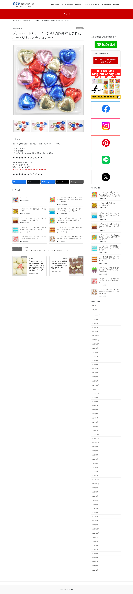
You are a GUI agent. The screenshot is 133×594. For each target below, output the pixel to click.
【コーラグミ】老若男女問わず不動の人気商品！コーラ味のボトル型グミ (109, 259)
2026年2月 (95, 327)
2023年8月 (95, 451)
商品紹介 (79, 28)
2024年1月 (95, 430)
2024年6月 (95, 410)
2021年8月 (95, 545)
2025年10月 (95, 344)
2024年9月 (95, 397)
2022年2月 (95, 520)
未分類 (94, 306)
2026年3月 (95, 323)
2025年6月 (95, 360)
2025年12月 (95, 336)
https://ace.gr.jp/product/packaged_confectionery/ (29, 169)
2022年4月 (95, 512)
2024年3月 (95, 422)
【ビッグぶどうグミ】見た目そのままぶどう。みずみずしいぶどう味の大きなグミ (109, 269)
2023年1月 (95, 475)
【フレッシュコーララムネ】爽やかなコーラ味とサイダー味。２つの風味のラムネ (109, 291)
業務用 (34, 250)
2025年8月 (95, 352)
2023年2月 (95, 471)
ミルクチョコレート (60, 250)
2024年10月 (95, 393)
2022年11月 (95, 484)
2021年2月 (95, 570)
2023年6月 (95, 459)
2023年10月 (95, 442)
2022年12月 (95, 479)
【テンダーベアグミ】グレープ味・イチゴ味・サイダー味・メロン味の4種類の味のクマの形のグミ (70, 199)
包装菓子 (27, 250)
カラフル (50, 250)
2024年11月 (95, 389)
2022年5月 (95, 508)
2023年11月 (95, 438)
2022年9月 (95, 492)
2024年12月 (95, 385)
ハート (70, 250)
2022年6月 (95, 504)
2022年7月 (95, 500)
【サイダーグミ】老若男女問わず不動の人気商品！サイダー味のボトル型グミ (109, 248)
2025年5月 (95, 364)
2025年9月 (95, 348)
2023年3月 (95, 467)
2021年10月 (95, 537)
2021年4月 (95, 562)
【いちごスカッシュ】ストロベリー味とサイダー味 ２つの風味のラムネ (109, 280)
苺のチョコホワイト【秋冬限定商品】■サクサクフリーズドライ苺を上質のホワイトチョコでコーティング (36, 265)
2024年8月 (95, 401)
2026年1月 (95, 331)
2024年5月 (95, 414)
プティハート (24, 197)
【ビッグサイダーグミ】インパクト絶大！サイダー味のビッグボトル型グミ (109, 215)
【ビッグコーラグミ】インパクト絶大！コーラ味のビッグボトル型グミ (109, 226)
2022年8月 (95, 496)
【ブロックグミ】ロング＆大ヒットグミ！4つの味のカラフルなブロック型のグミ (109, 237)
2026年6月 (95, 319)
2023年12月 (95, 434)
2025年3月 (95, 373)
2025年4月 (95, 368)
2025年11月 (95, 340)
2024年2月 (95, 426)
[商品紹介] (20, 263)
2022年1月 (95, 525)
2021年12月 (95, 529)
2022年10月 (95, 488)
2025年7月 (95, 356)
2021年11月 (95, 533)
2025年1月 (95, 381)
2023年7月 (95, 455)
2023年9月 (95, 447)
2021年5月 (95, 557)
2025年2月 (95, 377)
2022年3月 (95, 516)
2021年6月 (95, 553)
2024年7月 (95, 405)
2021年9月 (95, 541)
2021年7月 (95, 549)
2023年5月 (95, 463)
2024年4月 (95, 418)
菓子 (40, 250)
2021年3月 (95, 566)
